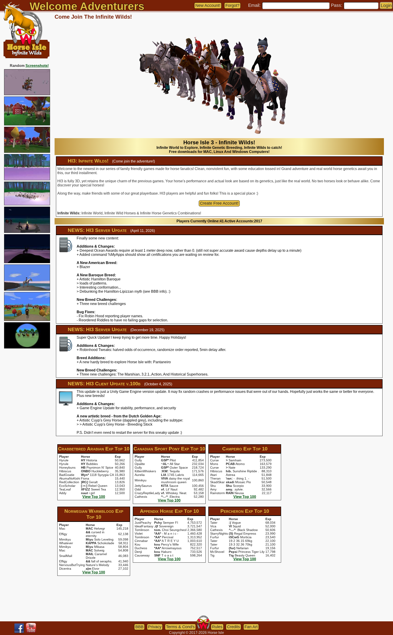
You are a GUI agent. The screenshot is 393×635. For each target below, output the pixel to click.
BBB (139, 627)
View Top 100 (93, 497)
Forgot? (232, 5)
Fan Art (251, 627)
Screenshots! (37, 66)
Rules (217, 627)
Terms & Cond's (180, 627)
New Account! (207, 5)
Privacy (154, 627)
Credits (233, 627)
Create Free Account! (219, 203)
